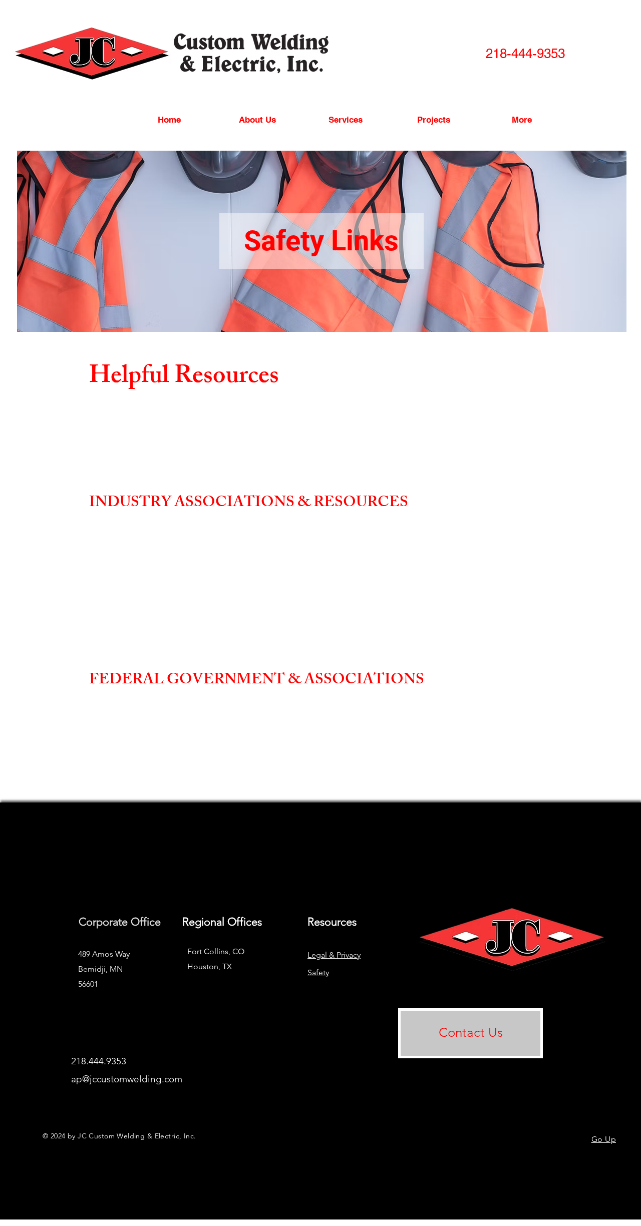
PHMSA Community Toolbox (154, 762)
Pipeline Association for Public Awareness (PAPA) (186, 585)
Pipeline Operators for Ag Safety (156, 625)
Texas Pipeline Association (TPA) (159, 598)
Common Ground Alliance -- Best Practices (175, 424)
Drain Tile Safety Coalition (148, 638)
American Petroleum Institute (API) (162, 532)
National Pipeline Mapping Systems (162, 723)
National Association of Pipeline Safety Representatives (193, 710)
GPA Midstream (131, 559)
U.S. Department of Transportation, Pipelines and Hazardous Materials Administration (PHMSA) (264, 749)
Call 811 (117, 437)
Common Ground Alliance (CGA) (160, 410)
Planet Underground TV (144, 464)
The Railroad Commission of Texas (161, 736)
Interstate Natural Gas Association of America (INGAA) (196, 572)
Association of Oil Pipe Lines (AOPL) (166, 546)
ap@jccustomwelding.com (126, 1079)
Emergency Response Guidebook (157, 450)
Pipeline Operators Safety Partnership (165, 612)
